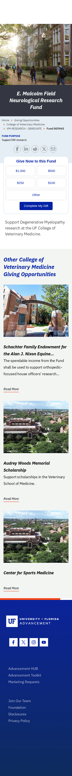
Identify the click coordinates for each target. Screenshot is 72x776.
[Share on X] (45, 149)
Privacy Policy (19, 720)
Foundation (17, 707)
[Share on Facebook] (18, 149)
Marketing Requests (23, 681)
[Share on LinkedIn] (27, 149)
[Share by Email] (53, 149)
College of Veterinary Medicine (26, 124)
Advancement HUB (23, 668)
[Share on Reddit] (35, 149)
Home (5, 120)
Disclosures (17, 714)
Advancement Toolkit (24, 675)
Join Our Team (19, 700)
